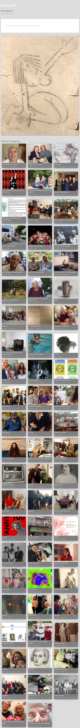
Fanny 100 (8, 5)
